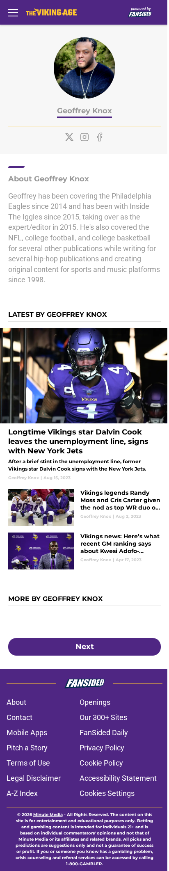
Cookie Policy (101, 763)
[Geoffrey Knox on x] (69, 137)
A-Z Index (22, 793)
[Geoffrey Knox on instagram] (84, 137)
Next (84, 646)
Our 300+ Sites (103, 717)
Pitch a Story (27, 747)
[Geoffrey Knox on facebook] (99, 137)
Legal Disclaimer (34, 778)
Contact (19, 717)
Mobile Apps (27, 732)
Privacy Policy (102, 747)
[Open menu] (13, 12)
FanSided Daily (104, 732)
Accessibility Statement (118, 778)
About (16, 702)
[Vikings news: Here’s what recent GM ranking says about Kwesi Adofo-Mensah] (84, 551)
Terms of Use (28, 763)
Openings (95, 702)
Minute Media (48, 814)
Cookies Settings (107, 793)
